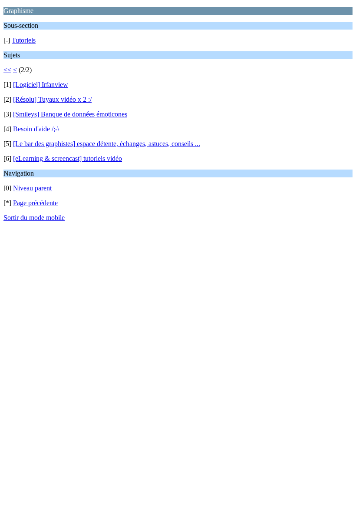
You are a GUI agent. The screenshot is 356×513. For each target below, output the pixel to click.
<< (7, 69)
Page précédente (35, 203)
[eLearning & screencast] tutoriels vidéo (67, 158)
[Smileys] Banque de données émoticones (70, 114)
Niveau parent (32, 188)
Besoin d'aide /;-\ (36, 129)
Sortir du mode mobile (34, 217)
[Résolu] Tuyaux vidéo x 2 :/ (52, 99)
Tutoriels (24, 40)
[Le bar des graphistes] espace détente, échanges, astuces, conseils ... (106, 143)
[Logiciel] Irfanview (40, 84)
